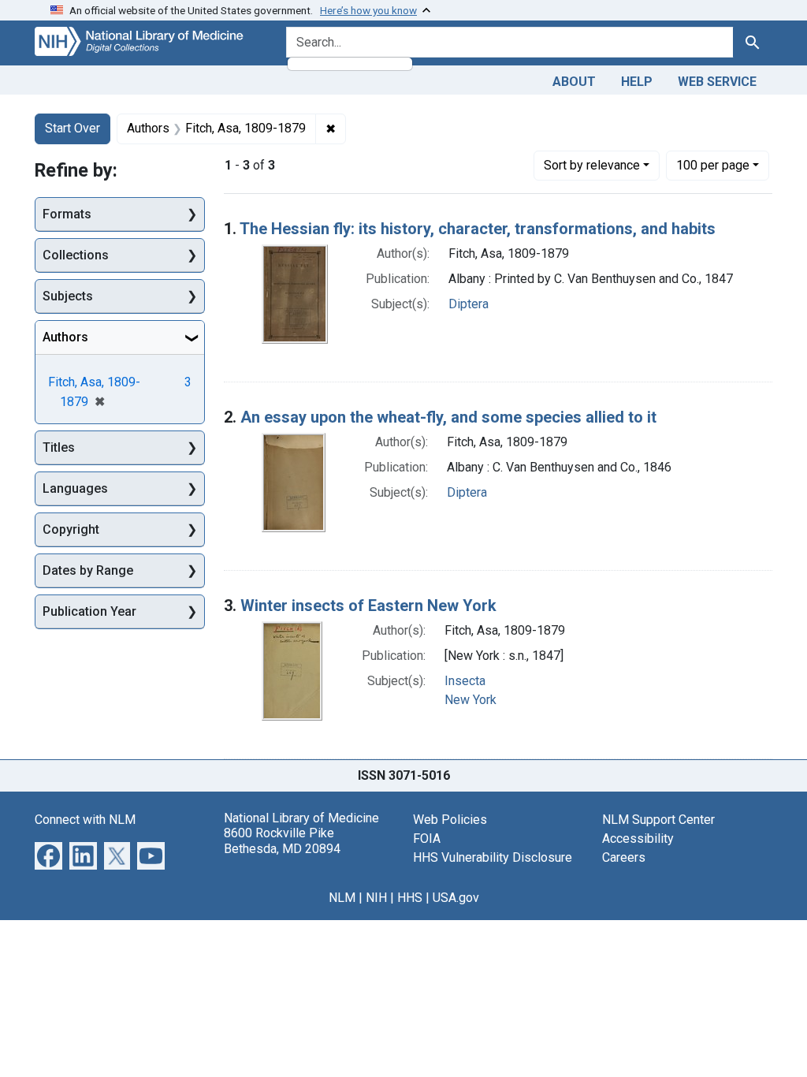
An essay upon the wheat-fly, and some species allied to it (448, 417)
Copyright (71, 529)
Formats (67, 214)
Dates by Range (88, 570)
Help (637, 81)
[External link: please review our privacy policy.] (48, 855)
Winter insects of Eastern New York (368, 605)
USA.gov (456, 897)
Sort (592, 165)
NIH (376, 897)
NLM (342, 897)
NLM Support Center (658, 819)
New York (470, 699)
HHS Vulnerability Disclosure (492, 857)
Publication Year (89, 611)
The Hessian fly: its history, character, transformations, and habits (478, 228)
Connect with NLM (85, 819)
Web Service (717, 81)
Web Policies (450, 819)
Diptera (468, 303)
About (574, 81)
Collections (76, 255)
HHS (409, 897)
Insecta (464, 680)
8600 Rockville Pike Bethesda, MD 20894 (282, 840)
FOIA (427, 838)
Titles (59, 447)
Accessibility (638, 838)
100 (712, 165)
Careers (623, 857)
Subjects (68, 296)
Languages (75, 488)
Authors (65, 337)
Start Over (72, 128)
